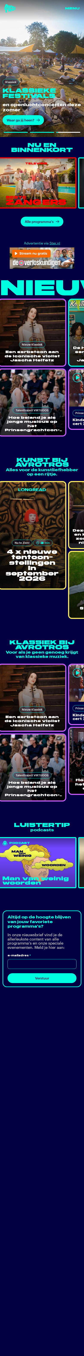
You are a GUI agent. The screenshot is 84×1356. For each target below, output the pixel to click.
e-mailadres (19, 955)
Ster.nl (55, 243)
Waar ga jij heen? (20, 120)
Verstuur (42, 978)
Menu (72, 8)
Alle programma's (39, 221)
